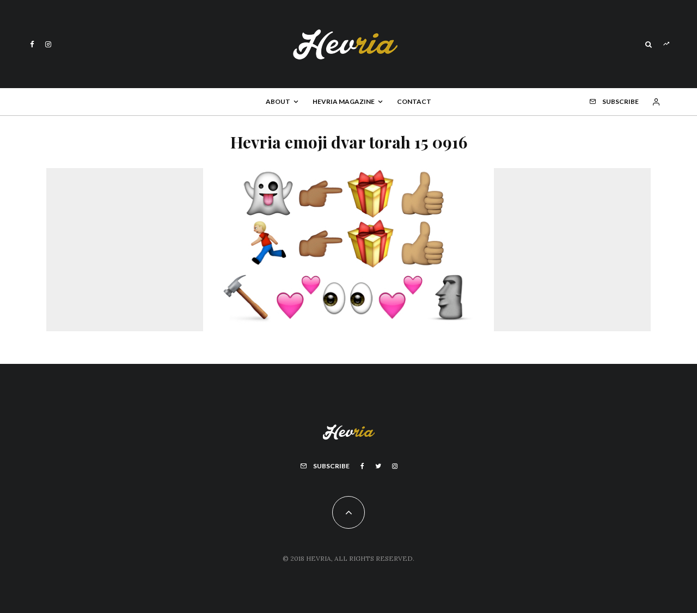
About (278, 101)
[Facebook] (32, 44)
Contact (414, 101)
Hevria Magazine (344, 101)
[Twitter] (378, 466)
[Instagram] (48, 44)
